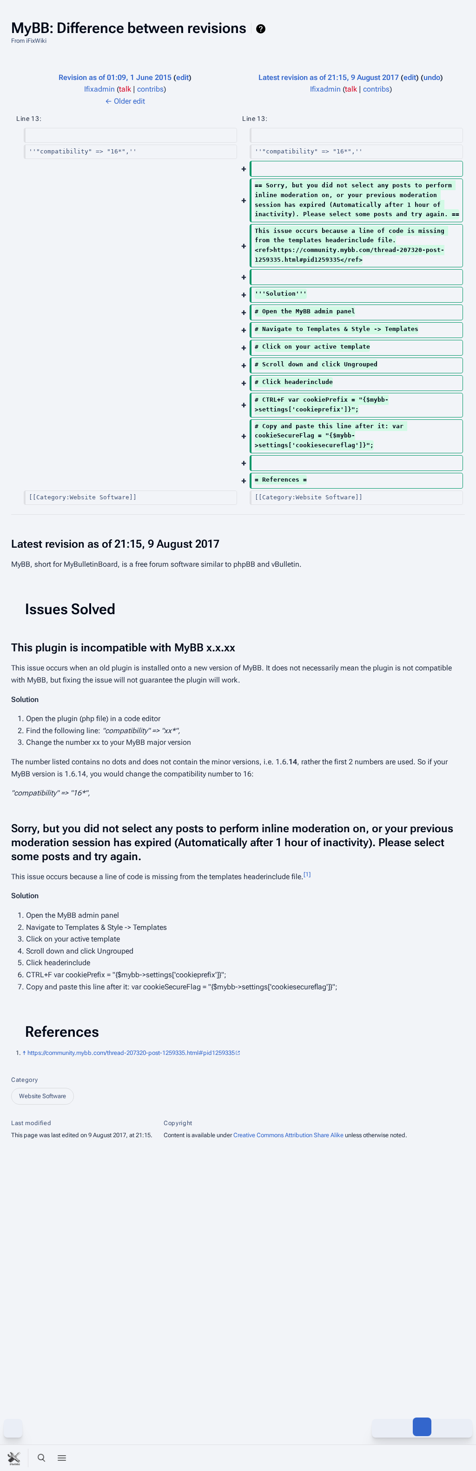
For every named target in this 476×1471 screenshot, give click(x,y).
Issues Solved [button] (70, 609)
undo (431, 77)
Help (262, 28)
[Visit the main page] (15, 1458)
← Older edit (125, 101)
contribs (150, 89)
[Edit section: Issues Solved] (458, 609)
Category (24, 1079)
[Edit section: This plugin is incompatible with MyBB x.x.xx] (458, 648)
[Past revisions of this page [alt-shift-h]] (401, 1427)
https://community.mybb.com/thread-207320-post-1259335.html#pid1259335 (131, 1052)
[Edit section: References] (458, 1032)
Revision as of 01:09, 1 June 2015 (115, 77)
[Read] (381, 1427)
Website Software (42, 1096)
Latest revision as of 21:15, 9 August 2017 (328, 77)
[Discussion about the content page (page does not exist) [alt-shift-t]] (442, 1427)
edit (182, 77)
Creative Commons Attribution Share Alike (288, 1135)
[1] (307, 873)
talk (125, 89)
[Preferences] (442, 1458)
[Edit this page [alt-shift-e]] (422, 1427)
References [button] (62, 1031)
